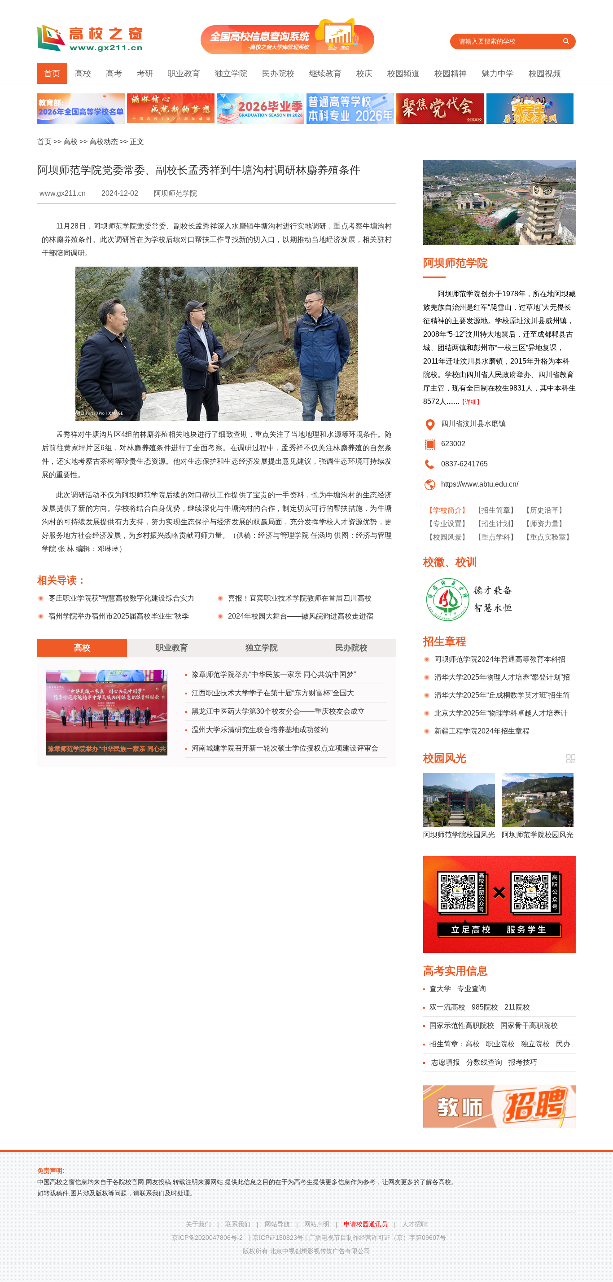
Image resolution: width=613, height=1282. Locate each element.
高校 (83, 73)
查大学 (440, 988)
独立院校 (535, 1044)
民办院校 (278, 73)
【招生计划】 (495, 523)
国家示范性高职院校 (461, 1025)
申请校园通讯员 (366, 1224)
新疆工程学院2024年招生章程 (482, 731)
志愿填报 (445, 1062)
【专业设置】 (447, 523)
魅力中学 (498, 73)
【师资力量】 (544, 523)
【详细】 (470, 402)
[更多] (570, 759)
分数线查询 (484, 1062)
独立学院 (231, 73)
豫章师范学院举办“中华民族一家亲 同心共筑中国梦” (274, 674)
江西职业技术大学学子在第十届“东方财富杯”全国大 (273, 693)
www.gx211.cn (62, 193)
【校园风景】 (447, 537)
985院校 (485, 1007)
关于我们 (198, 1224)
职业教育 (184, 73)
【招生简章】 (495, 510)
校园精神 (450, 73)
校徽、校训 (450, 562)
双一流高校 (447, 1007)
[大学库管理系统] (287, 52)
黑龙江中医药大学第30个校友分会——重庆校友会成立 (278, 711)
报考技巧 (522, 1062)
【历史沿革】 (544, 510)
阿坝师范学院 (115, 226)
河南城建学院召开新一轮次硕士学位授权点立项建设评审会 (285, 748)
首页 (52, 73)
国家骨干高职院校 (529, 1025)
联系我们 (237, 1224)
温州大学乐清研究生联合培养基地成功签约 (260, 729)
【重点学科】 (495, 537)
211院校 (517, 1007)
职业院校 (500, 1044)
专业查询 (471, 988)
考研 (145, 73)
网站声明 (316, 1224)
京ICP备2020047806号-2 (207, 1237)
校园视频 (545, 73)
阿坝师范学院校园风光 (459, 835)
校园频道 (403, 73)
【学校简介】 (447, 510)
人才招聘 (414, 1224)
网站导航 (277, 1224)
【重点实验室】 (548, 537)
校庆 (364, 73)
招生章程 (444, 641)
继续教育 (325, 73)
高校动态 (103, 141)
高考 (114, 73)
